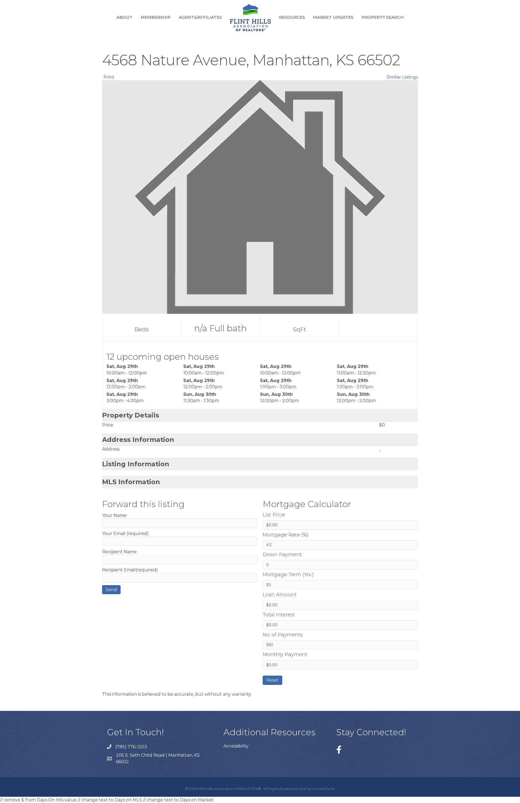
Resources (292, 17)
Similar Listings (402, 77)
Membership (156, 17)
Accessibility (236, 746)
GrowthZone (323, 788)
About (124, 17)
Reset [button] (272, 680)
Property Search (383, 17)
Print (108, 77)
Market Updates (333, 17)
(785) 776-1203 (131, 746)
